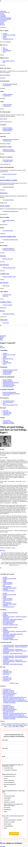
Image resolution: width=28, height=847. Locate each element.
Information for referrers (8, 691)
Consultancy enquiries (5, 302)
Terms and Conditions (18, 725)
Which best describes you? (9, 774)
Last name (4, 748)
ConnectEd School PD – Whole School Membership (15, 645)
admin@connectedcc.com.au (10, 693)
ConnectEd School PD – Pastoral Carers (12, 649)
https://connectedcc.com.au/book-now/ (9, 545)
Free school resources (8, 623)
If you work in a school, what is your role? (13, 815)
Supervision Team (7, 671)
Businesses (5, 615)
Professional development (9, 620)
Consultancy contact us (8, 690)
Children (5, 577)
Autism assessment (7, 584)
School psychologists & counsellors (8, 180)
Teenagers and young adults (9, 578)
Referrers (2, 310)
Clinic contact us (7, 689)
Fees (4, 585)
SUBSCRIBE (14, 833)
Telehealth (5, 589)
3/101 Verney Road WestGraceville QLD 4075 (9, 695)
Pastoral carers (4, 193)
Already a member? (5, 206)
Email (3, 756)
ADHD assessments (7, 582)
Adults (4, 581)
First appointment (7, 586)
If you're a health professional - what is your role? (13, 791)
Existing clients (4, 319)
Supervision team (4, 264)
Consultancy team (4, 273)
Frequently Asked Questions (9, 588)
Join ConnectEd (4, 282)
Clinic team (3, 255)
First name (5, 740)
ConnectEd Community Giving (8, 236)
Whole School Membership (7, 167)
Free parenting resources (8, 590)
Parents (4, 579)
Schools (2, 227)
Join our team (6, 674)
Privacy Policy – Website (18, 726)
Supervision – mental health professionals (12, 619)
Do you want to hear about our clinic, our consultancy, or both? (12, 765)
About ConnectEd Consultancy (10, 612)
